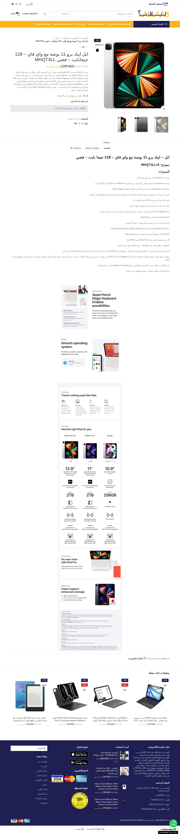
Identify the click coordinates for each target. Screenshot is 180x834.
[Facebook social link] (20, 4)
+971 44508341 (157, 800)
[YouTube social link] (13, 4)
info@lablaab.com (148, 809)
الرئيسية (85, 38)
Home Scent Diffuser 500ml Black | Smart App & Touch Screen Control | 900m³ (106, 802)
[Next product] (80, 47)
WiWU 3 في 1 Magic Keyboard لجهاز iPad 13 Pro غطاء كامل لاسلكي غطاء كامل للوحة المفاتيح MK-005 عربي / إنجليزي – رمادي (110, 720)
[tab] (107, 147)
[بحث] (45, 14)
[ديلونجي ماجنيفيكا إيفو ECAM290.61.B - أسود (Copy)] (124, 757)
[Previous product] (86, 47)
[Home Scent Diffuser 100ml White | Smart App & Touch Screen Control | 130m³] (124, 788)
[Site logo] (153, 14)
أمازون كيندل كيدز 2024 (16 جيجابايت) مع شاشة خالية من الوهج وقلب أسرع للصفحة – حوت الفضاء (29, 720)
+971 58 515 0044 (156, 805)
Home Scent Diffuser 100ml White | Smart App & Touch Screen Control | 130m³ (106, 786)
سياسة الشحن (41, 771)
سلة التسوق (42, 794)
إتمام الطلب (42, 789)
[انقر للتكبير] (164, 109)
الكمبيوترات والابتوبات (70, 38)
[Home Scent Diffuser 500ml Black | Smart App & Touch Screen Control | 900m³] (124, 804)
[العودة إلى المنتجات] (83, 47)
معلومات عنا (42, 762)
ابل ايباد (77, 119)
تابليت (56, 38)
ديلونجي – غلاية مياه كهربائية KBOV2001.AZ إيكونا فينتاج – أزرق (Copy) (106, 770)
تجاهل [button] (4, 830)
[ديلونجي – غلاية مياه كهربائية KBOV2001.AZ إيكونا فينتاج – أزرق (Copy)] (124, 772)
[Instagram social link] (16, 4)
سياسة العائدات (41, 799)
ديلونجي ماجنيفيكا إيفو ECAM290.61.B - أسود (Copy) (105, 753)
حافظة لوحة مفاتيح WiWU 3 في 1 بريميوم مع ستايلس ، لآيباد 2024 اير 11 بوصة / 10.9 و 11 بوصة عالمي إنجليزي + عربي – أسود (150, 720)
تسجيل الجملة (156, 4)
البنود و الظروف (41, 780)
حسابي (44, 785)
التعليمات (43, 803)
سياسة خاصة (42, 776)
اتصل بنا (44, 766)
